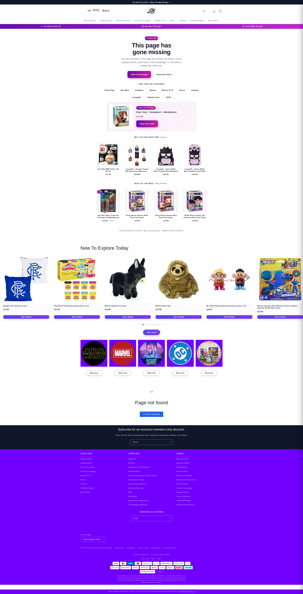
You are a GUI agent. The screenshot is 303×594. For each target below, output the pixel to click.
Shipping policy (156, 548)
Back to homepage (139, 74)
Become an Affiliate (184, 476)
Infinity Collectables (92, 548)
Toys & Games (86, 459)
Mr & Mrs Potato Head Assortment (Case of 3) (226, 306)
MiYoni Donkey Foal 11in (115, 306)
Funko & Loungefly (88, 471)
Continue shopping (151, 414)
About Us (132, 459)
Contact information (169, 548)
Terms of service (143, 548)
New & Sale (85, 492)
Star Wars (124, 90)
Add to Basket (26, 317)
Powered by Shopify (105, 548)
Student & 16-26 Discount (138, 467)
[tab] (143, 324)
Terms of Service (183, 496)
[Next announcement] (221, 2)
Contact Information (184, 488)
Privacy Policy (182, 484)
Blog (130, 492)
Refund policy (130, 548)
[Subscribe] (170, 442)
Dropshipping (181, 467)
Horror (182, 90)
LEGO (168, 97)
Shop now (94, 373)
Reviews (131, 463)
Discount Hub (181, 471)
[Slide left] (140, 324)
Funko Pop (109, 90)
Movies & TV (167, 90)
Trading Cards (153, 97)
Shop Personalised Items (138, 500)
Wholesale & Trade (136, 480)
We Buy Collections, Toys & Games (142, 476)
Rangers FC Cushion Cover (15, 306)
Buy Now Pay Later (136, 488)
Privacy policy (119, 548)
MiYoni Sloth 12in (163, 306)
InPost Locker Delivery (185, 505)
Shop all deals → (162, 183)
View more (151, 332)
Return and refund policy (186, 480)
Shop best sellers (164, 74)
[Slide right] (163, 324)
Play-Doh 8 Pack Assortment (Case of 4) (71, 306)
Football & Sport (87, 488)
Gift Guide (132, 496)
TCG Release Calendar (137, 505)
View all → (164, 137)
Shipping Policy (182, 492)
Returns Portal (182, 459)
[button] (98, 10)
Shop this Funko (147, 124)
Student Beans (134, 471)
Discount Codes (182, 463)
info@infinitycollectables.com (186, 591)
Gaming (194, 90)
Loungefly (136, 97)
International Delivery (137, 484)
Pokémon (139, 90)
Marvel (153, 90)
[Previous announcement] (81, 2)
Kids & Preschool (87, 467)
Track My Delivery (183, 500)
